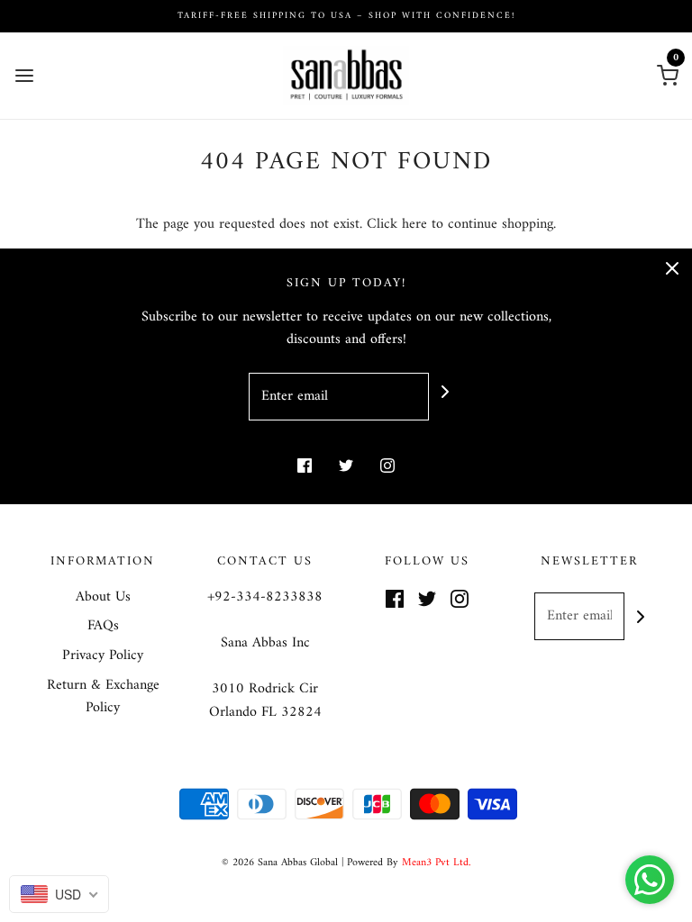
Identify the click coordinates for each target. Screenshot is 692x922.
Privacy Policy (102, 656)
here (414, 224)
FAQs (103, 626)
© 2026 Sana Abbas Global (280, 863)
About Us (103, 598)
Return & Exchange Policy (103, 697)
